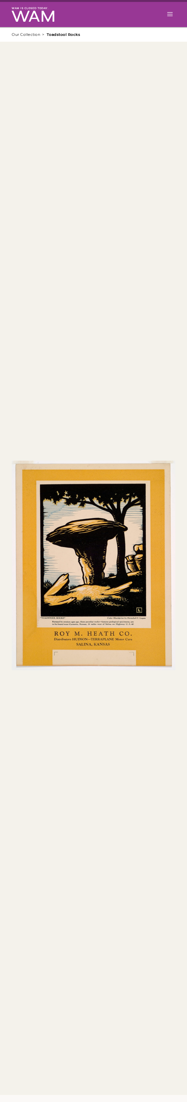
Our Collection (26, 34)
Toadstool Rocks (63, 34)
